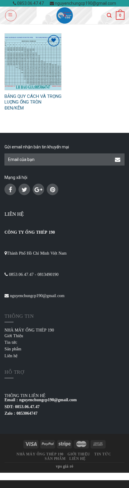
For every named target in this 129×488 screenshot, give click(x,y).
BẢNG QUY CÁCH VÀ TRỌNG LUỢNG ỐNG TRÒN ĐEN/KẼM (33, 102)
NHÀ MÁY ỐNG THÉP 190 (29, 330)
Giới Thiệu (13, 336)
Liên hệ (10, 356)
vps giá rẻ (64, 466)
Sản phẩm (12, 349)
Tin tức (10, 342)
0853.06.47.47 (30, 3)
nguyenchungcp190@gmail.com (85, 3)
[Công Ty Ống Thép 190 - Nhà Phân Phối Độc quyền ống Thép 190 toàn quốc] (65, 15)
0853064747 (27, 413)
